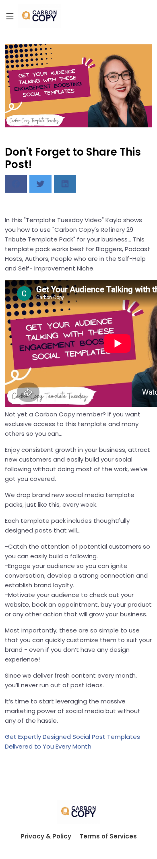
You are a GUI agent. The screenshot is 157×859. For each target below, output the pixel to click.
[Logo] (39, 16)
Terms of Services (108, 836)
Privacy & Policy (46, 836)
